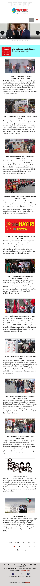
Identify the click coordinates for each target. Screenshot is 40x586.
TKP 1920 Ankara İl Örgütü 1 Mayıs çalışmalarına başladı (20, 277)
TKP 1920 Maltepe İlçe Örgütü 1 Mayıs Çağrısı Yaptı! (20, 117)
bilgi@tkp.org (25, 570)
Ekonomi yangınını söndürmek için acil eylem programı (23, 50)
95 (25, 546)
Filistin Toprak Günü (20, 516)
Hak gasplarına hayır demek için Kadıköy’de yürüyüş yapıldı (20, 197)
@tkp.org (28, 576)
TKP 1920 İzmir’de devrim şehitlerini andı (20, 316)
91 (35, 543)
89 (24, 543)
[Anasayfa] (20, 11)
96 (30, 546)
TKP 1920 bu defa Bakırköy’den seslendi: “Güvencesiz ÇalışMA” (20, 397)
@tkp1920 (21, 576)
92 (9, 546)
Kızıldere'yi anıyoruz (20, 476)
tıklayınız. (28, 582)
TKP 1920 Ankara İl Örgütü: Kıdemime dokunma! (20, 437)
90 (30, 543)
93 (14, 546)
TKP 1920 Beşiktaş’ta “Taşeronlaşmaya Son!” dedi (20, 357)
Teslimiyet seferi (7, 38)
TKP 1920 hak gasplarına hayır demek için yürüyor (20, 237)
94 (20, 546)
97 (35, 546)
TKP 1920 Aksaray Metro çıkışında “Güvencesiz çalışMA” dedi (20, 77)
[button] (12, 40)
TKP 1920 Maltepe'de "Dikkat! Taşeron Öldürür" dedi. (20, 157)
